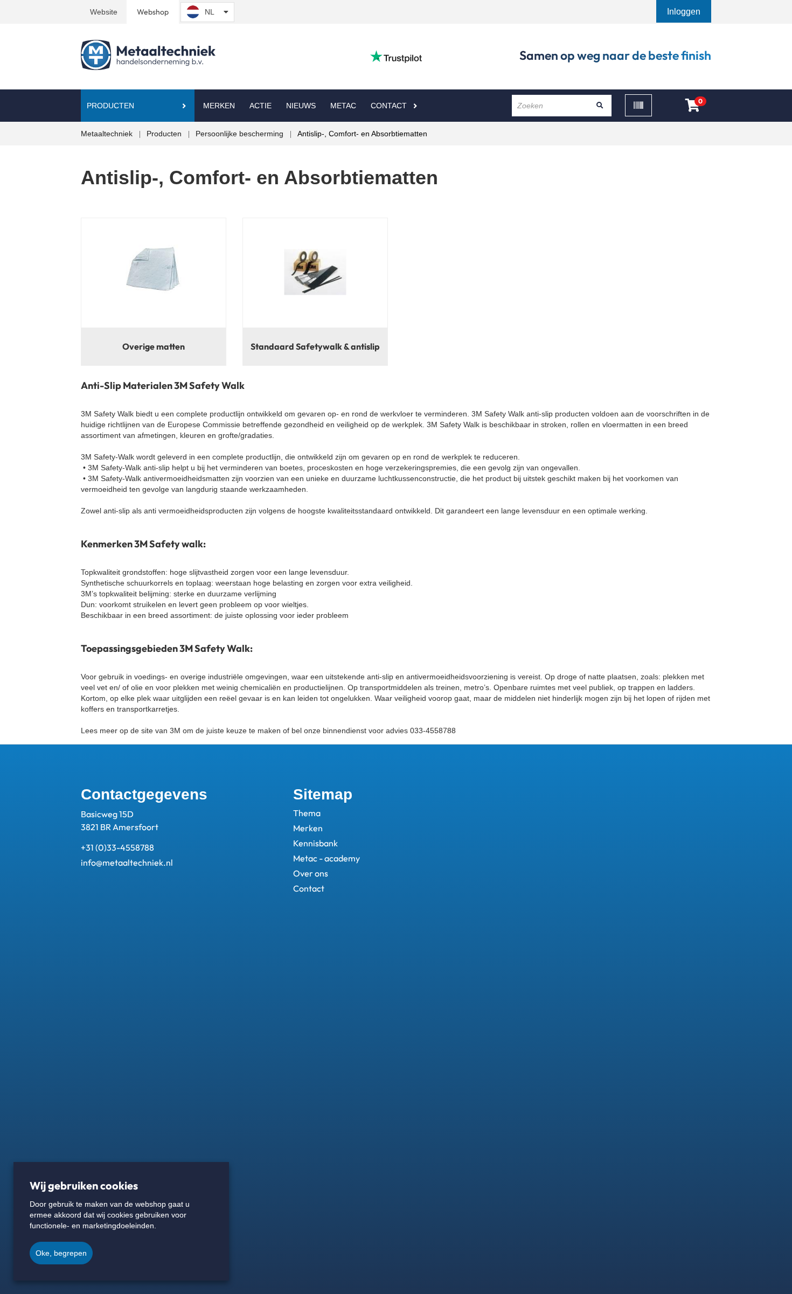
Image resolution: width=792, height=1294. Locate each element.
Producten (110, 105)
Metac (343, 105)
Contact (389, 105)
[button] (684, 11)
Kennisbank (315, 843)
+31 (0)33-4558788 (117, 847)
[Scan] (638, 105)
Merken (219, 105)
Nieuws (301, 105)
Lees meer (99, 730)
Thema (307, 813)
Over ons (310, 873)
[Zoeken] (600, 105)
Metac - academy (326, 858)
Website (103, 12)
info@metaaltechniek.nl (127, 862)
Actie (260, 105)
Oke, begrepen (61, 1253)
